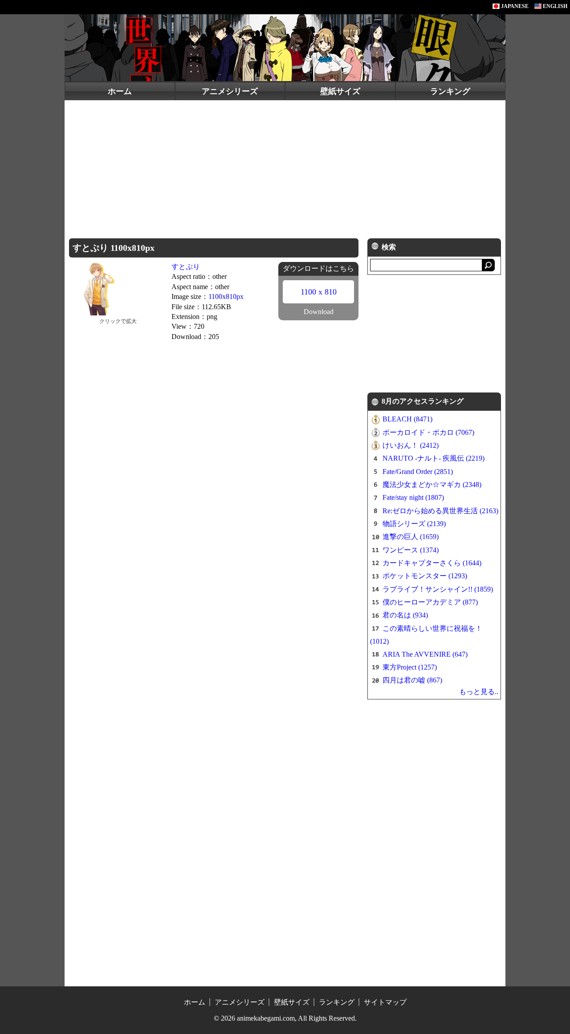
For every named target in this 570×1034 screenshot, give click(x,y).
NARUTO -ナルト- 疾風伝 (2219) (433, 458)
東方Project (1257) (410, 667)
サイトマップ (385, 1002)
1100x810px (226, 296)
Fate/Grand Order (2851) (418, 471)
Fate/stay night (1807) (413, 497)
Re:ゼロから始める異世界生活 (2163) (440, 511)
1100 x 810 (319, 291)
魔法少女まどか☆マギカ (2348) (432, 484)
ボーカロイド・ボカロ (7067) (428, 432)
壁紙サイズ (340, 91)
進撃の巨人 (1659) (411, 536)
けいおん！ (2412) (411, 445)
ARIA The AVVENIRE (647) (425, 654)
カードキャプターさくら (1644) (432, 563)
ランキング (450, 91)
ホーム (120, 91)
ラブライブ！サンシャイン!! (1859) (438, 589)
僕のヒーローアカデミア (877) (430, 602)
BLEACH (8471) (407, 419)
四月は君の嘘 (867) (412, 680)
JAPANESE (514, 6)
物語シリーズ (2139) (414, 523)
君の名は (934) (405, 615)
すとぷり (185, 266)
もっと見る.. (478, 691)
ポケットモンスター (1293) (425, 576)
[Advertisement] (285, 167)
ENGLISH (554, 6)
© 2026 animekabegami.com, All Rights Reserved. (285, 1018)
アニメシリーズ (230, 91)
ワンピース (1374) (411, 550)
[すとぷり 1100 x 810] (118, 288)
